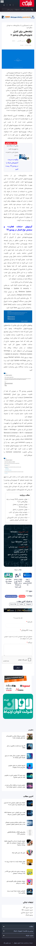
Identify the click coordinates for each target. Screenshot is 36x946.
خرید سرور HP (28, 907)
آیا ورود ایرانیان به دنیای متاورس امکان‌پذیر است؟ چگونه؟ (16, 766)
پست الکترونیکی (26, 630)
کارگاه (13, 41)
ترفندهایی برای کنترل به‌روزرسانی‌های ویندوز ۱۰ (21, 33)
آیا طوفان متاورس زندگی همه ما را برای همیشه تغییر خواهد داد (15, 757)
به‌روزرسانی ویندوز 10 (11, 596)
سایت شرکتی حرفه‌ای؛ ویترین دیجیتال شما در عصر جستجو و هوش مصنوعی (15, 823)
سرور (7, 943)
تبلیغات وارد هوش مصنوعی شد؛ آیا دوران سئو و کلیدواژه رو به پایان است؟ (14, 804)
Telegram (28, 604)
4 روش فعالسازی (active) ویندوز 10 (27, 582)
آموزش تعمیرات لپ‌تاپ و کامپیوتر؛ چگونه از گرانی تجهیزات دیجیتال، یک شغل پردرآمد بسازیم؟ (14, 843)
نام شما (29, 622)
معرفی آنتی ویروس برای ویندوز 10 (9, 581)
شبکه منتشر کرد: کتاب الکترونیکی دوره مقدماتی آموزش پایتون (17, 518)
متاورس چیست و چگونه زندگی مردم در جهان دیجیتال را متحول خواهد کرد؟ (15, 786)
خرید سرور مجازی (27, 912)
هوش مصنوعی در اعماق (20, 509)
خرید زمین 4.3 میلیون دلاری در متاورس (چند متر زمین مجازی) (14, 776)
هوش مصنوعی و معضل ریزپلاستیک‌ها (20, 505)
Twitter (21, 604)
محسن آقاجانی (21, 41)
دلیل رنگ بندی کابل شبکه (18, 853)
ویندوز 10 (22, 596)
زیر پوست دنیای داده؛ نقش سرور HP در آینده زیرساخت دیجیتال (15, 872)
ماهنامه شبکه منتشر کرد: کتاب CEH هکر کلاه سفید (18, 513)
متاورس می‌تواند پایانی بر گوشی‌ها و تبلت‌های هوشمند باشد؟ (15, 737)
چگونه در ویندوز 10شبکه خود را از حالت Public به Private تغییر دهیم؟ (18, 583)
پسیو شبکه (29, 915)
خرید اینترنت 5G (27, 910)
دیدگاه (29, 642)
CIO (27, 591)
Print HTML (13, 604)
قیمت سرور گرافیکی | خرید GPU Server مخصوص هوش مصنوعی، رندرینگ (14, 813)
